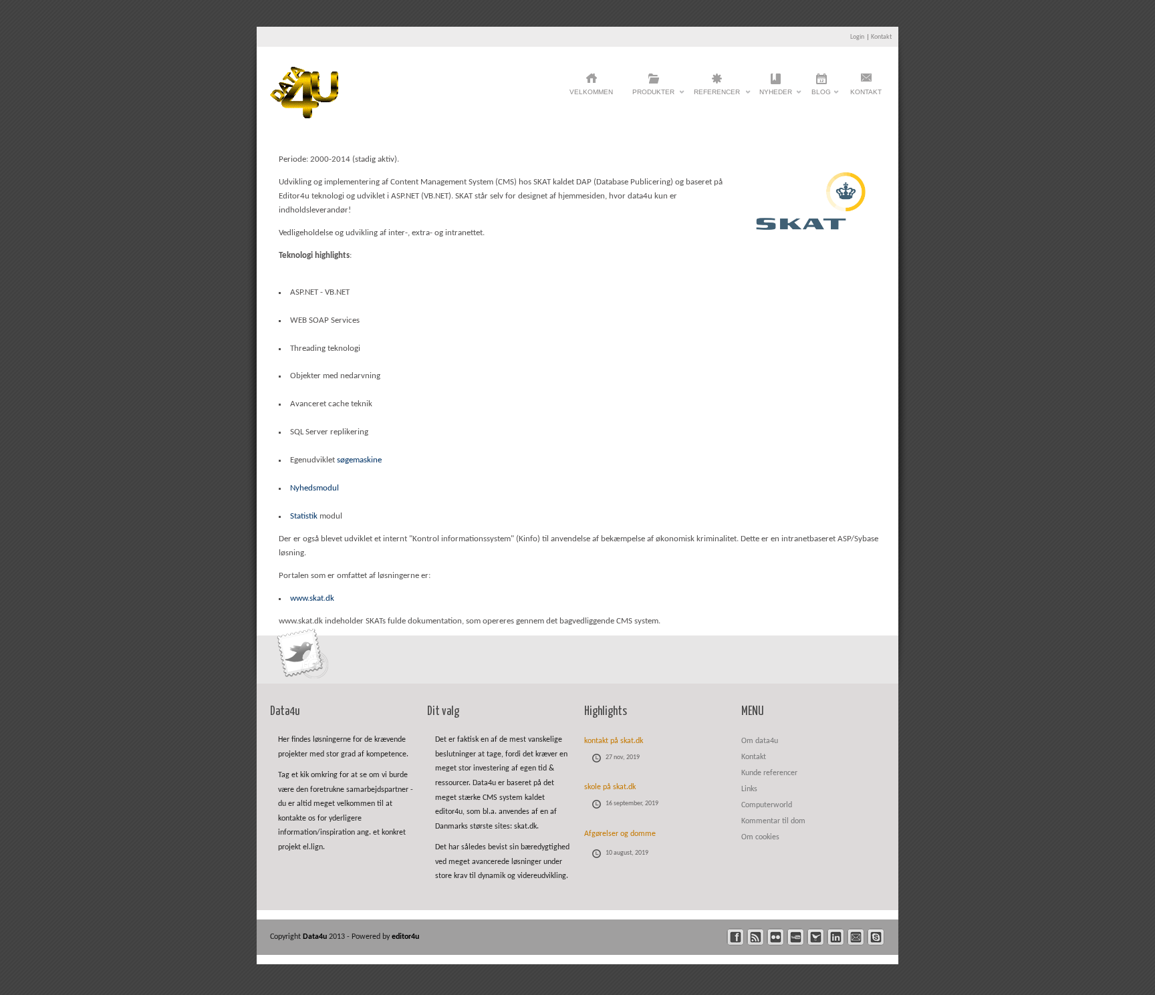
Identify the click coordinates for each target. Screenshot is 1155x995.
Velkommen (591, 92)
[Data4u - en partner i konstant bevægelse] (304, 116)
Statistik (303, 516)
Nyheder (775, 95)
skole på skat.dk (610, 787)
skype (876, 937)
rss (756, 937)
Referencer (717, 95)
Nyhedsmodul (314, 488)
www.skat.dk (312, 598)
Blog (821, 95)
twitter (816, 937)
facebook (736, 937)
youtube (796, 937)
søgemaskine (359, 460)
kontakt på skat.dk (613, 741)
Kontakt (881, 37)
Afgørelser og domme (620, 834)
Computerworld (766, 805)
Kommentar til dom (773, 821)
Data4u (316, 937)
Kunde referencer (769, 773)
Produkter (653, 95)
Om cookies (760, 837)
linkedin (836, 937)
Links (749, 789)
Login (857, 37)
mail (856, 937)
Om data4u (759, 741)
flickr (776, 937)
